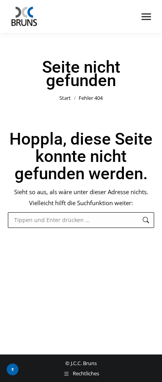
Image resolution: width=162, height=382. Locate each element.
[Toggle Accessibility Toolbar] (12, 369)
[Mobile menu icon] (146, 16)
